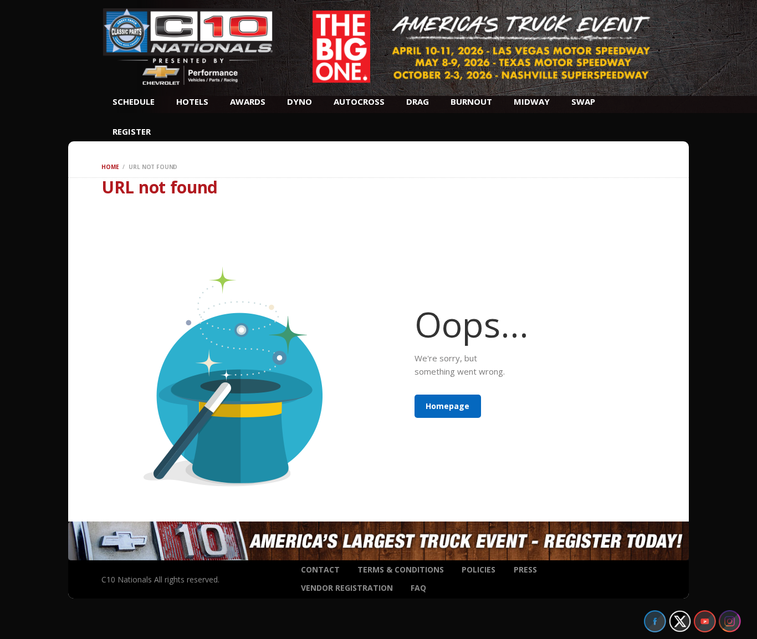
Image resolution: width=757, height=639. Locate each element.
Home (110, 167)
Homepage (447, 406)
